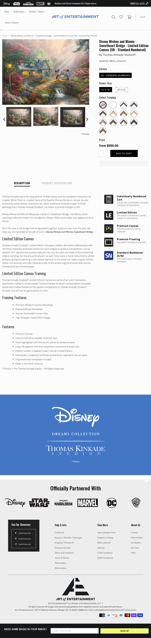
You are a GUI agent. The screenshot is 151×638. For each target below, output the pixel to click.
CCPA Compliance (105, 552)
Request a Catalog (105, 537)
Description (22, 183)
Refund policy (60, 562)
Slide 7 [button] (34, 130)
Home (4, 35)
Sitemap (101, 547)
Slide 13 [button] (60, 130)
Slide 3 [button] (16, 130)
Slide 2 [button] (11, 130)
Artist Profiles (137, 537)
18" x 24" (121, 89)
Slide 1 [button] (7, 130)
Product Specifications (57, 183)
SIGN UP (124, 631)
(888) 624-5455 (137, 3)
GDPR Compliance (105, 557)
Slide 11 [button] (51, 130)
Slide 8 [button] (38, 130)
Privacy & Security (62, 547)
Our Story (135, 547)
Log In (143, 17)
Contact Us (59, 532)
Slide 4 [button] (20, 130)
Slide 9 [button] (42, 130)
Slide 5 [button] (25, 130)
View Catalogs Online (106, 532)
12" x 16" (105, 89)
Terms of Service (62, 557)
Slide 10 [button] (47, 130)
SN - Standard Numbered (115, 75)
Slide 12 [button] (56, 130)
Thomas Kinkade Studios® (119, 55)
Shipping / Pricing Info (64, 542)
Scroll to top (147, 479)
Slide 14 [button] (65, 130)
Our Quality (136, 542)
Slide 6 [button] (29, 130)
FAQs (133, 552)
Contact (134, 532)
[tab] (7, 130)
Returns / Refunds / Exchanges (68, 537)
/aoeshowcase (24, 533)
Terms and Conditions (64, 552)
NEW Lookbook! (104, 542)
